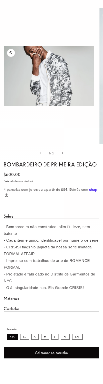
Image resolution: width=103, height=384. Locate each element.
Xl (65, 336)
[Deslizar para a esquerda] (40, 153)
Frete (6, 181)
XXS (12, 336)
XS (24, 336)
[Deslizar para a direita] (62, 153)
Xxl (77, 336)
